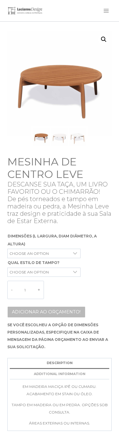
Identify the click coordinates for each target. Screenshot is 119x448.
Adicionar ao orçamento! (46, 312)
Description (60, 363)
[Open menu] (106, 10)
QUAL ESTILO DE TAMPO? (34, 262)
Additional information (59, 374)
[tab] (59, 363)
